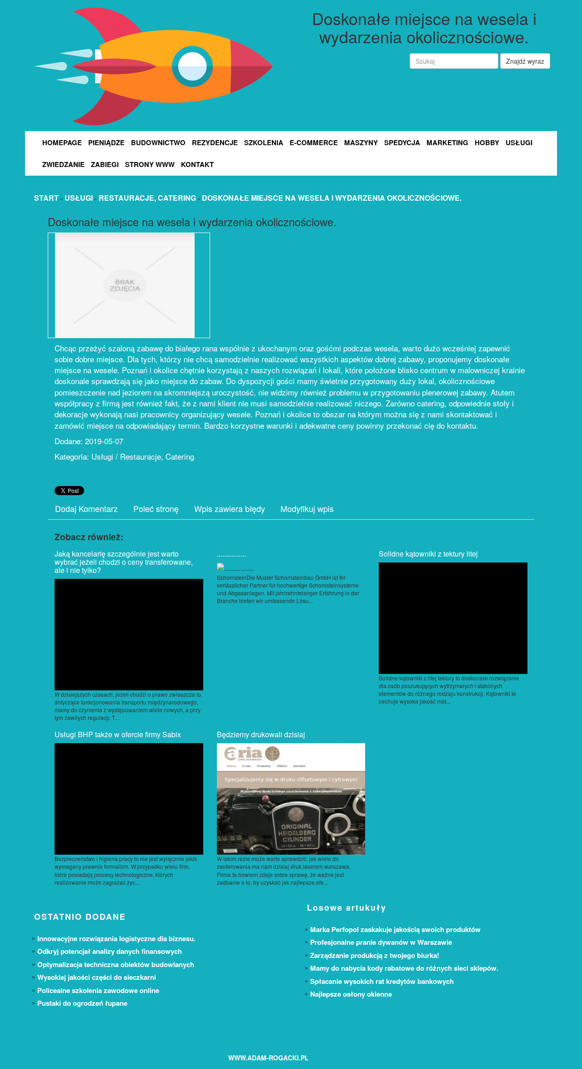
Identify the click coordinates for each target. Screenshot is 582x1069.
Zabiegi (105, 164)
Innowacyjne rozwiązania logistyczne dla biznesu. (116, 938)
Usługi (519, 142)
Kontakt (197, 164)
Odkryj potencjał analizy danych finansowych (109, 951)
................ (231, 553)
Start (46, 198)
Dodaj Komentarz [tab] (86, 508)
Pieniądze (106, 142)
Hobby (487, 142)
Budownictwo (158, 142)
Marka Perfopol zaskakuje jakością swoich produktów (395, 929)
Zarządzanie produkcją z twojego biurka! (374, 955)
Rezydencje (215, 142)
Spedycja (402, 142)
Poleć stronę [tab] (156, 508)
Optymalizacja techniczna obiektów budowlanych (115, 964)
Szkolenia (263, 142)
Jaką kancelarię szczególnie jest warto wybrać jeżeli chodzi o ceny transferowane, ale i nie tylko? (124, 561)
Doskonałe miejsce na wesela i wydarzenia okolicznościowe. (332, 198)
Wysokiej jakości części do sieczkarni (96, 977)
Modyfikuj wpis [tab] (307, 508)
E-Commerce (314, 142)
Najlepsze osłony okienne (351, 994)
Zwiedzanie (63, 164)
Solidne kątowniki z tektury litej (428, 553)
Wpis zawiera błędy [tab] (229, 508)
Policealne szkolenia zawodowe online (98, 990)
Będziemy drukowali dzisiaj (261, 734)
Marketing (447, 142)
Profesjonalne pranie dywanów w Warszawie (381, 942)
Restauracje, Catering (147, 198)
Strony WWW (150, 164)
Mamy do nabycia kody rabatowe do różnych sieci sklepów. (404, 968)
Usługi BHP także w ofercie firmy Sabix (118, 734)
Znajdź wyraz (525, 61)
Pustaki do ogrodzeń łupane (82, 1003)
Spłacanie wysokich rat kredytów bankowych (382, 981)
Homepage (62, 142)
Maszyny (361, 142)
